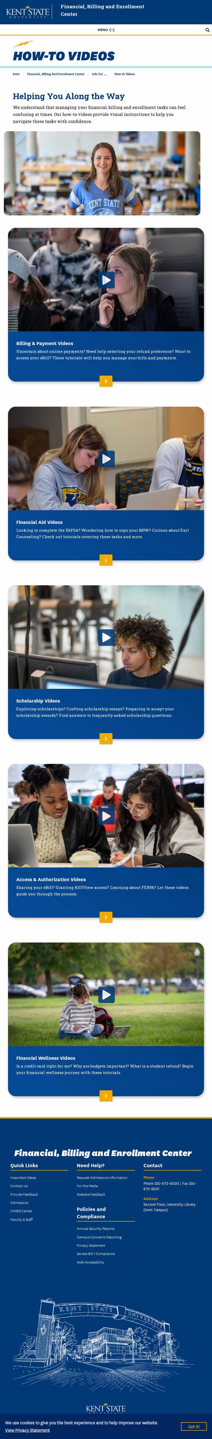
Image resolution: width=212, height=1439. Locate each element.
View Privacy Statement (27, 1430)
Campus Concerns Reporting (99, 1237)
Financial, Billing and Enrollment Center (56, 73)
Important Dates (23, 1177)
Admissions (19, 1202)
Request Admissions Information (102, 1177)
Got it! (194, 1426)
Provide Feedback (24, 1194)
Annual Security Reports (96, 1228)
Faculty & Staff (21, 1219)
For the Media (87, 1185)
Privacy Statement (91, 1245)
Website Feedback (91, 1194)
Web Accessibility (90, 1262)
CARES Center (21, 1211)
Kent (16, 73)
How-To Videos (125, 73)
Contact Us (19, 1185)
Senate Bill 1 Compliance (96, 1253)
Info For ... (99, 73)
